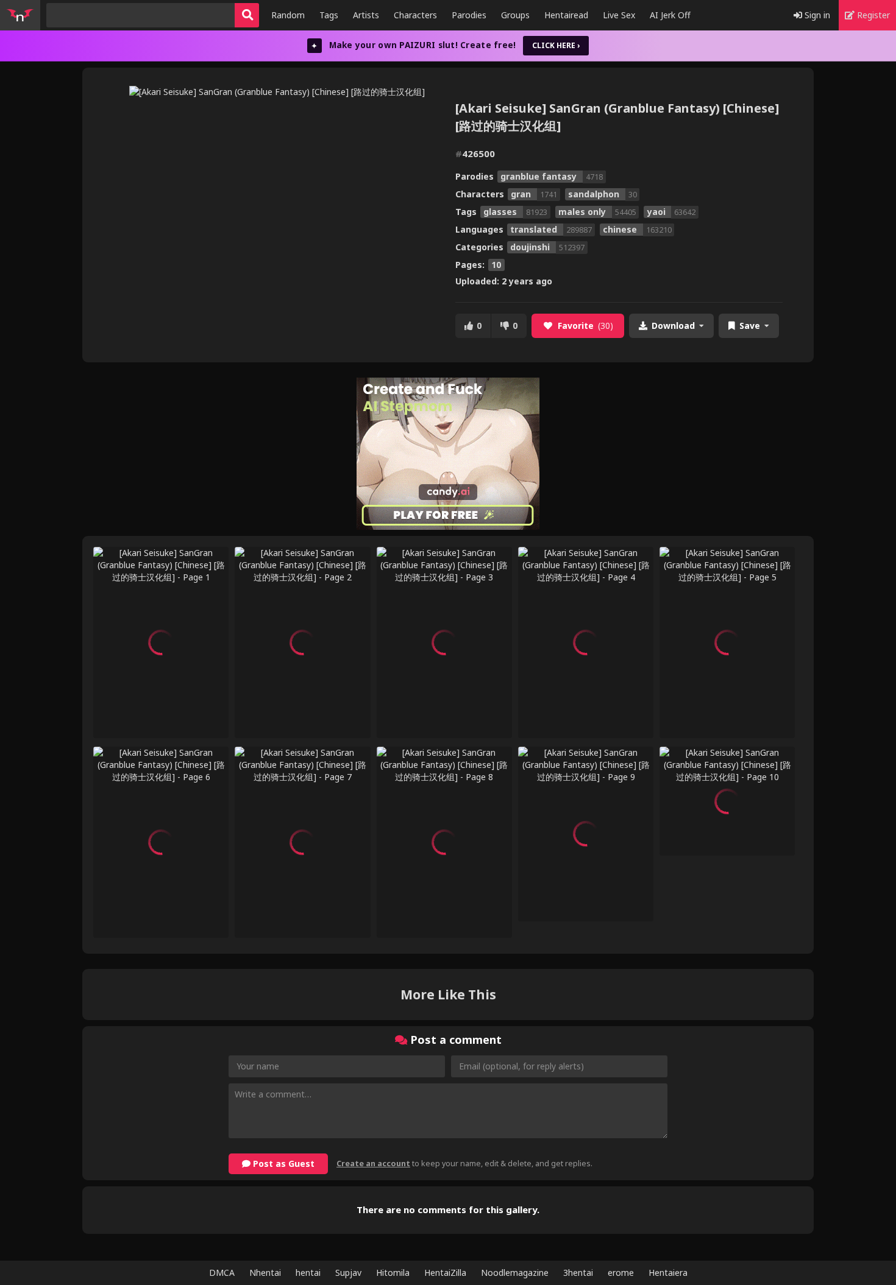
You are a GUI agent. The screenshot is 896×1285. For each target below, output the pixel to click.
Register (872, 15)
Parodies (469, 15)
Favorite (585, 325)
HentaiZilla (445, 1272)
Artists (366, 15)
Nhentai (265, 1272)
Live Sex (619, 15)
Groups (515, 15)
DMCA (222, 1272)
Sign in (816, 15)
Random (288, 15)
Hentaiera (668, 1272)
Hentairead (566, 15)
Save (749, 325)
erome (621, 1272)
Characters (415, 15)
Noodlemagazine (515, 1272)
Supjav (348, 1272)
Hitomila (393, 1272)
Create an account (373, 1163)
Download (673, 325)
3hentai (578, 1272)
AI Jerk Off (670, 15)
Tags (328, 15)
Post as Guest (283, 1163)
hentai (308, 1272)
